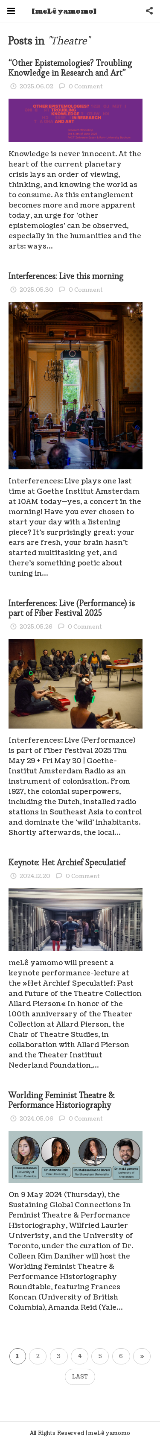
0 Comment (86, 87)
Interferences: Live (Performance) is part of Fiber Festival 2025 (72, 608)
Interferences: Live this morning (66, 276)
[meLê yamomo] (64, 11)
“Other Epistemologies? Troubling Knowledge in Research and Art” (70, 68)
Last (80, 1377)
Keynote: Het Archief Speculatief (67, 862)
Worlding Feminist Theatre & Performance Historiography (62, 1100)
